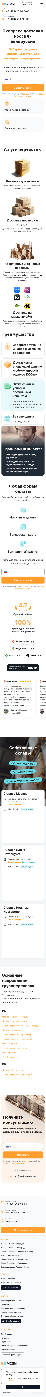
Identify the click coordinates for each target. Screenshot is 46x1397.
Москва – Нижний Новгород (13, 1248)
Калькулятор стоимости (11, 1312)
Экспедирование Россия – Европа (15, 1267)
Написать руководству (12, 1355)
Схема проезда (14, 804)
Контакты (5, 1338)
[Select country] (6, 79)
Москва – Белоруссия (10, 1255)
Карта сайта (6, 1342)
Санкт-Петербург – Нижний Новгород (17, 1251)
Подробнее (10, 1380)
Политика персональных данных (15, 1346)
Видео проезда (28, 862)
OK (23, 1387)
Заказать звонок (24, 1230)
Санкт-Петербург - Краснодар (14, 1263)
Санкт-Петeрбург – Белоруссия (14, 1259)
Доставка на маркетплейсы (13, 1308)
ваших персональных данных (14, 1163)
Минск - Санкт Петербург (12, 1282)
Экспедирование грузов (11, 1300)
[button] (23, 12)
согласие (25, 94)
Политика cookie (8, 1349)
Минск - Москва (8, 1278)
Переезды (5, 1304)
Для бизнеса (6, 1334)
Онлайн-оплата (12, 1321)
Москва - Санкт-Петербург (12, 1244)
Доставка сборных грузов (12, 1316)
